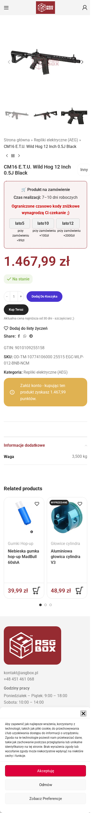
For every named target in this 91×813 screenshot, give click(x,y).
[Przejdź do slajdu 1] (40, 605)
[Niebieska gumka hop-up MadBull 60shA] (24, 517)
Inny (84, 169)
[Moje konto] (85, 8)
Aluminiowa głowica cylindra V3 (65, 557)
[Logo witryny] (45, 7)
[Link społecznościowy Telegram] (31, 336)
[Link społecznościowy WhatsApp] (25, 336)
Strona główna (17, 140)
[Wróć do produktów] (13, 156)
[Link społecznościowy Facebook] (19, 336)
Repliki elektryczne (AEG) (56, 140)
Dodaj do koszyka (44, 296)
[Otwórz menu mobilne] (6, 8)
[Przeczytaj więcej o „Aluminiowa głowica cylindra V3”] (79, 590)
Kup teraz (16, 309)
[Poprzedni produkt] (7, 156)
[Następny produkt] (19, 156)
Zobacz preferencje (45, 798)
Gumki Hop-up (20, 543)
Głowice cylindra (65, 543)
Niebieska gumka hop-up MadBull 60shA (23, 557)
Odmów (45, 785)
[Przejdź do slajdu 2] (45, 605)
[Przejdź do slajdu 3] (50, 605)
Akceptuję (45, 771)
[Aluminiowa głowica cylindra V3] (67, 517)
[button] (83, 713)
